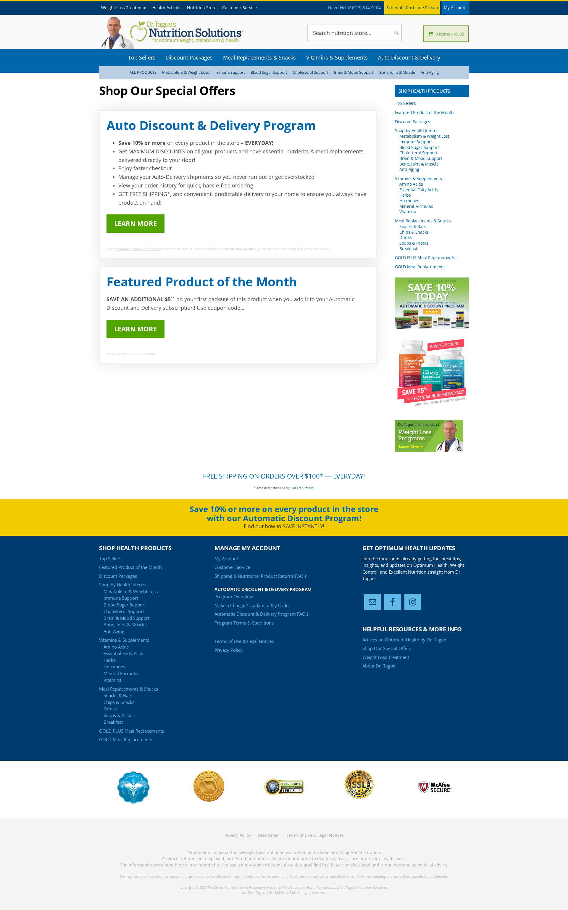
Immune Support (229, 72)
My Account (455, 7)
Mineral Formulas (416, 206)
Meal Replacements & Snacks (423, 221)
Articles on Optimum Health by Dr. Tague (404, 640)
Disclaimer (268, 835)
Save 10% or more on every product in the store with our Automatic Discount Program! (284, 513)
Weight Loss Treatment (385, 657)
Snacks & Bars (412, 226)
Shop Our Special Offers (386, 648)
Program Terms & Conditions (137, 249)
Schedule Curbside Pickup (412, 7)
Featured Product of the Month (424, 112)
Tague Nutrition (180, 32)
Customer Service (232, 567)
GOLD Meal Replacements (420, 266)
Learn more (135, 223)
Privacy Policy (228, 650)
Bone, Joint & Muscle (397, 72)
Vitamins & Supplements (418, 178)
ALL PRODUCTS (143, 72)
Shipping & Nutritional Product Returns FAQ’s (260, 576)
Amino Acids (411, 184)
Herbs (405, 195)
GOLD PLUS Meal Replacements (425, 257)
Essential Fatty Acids (418, 189)
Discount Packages (412, 121)
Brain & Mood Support (354, 72)
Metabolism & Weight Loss (185, 72)
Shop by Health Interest (417, 130)
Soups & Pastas (413, 243)
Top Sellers (405, 103)
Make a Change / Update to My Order (252, 605)
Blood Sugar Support (269, 72)
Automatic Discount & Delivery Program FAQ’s (261, 614)
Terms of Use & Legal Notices (244, 641)
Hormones (409, 200)
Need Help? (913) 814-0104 (354, 7)
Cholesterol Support (310, 72)
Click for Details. (302, 488)
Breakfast (408, 248)
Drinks (405, 237)
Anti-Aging (430, 72)
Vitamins (407, 211)
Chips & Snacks (413, 232)
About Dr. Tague (378, 666)
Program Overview (233, 596)
